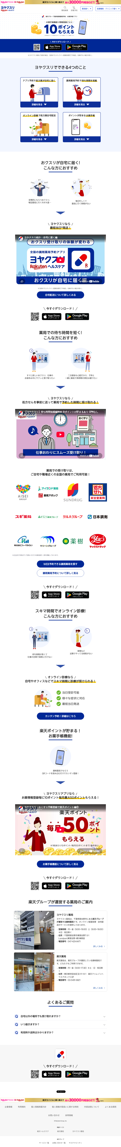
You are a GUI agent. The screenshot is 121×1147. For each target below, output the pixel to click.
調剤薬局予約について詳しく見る (60, 573)
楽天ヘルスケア (43, 1131)
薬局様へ (85, 9)
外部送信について (91, 1107)
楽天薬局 (60, 1131)
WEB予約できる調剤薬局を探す (60, 564)
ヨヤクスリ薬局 (78, 1131)
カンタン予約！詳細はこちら (60, 716)
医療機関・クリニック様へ (107, 9)
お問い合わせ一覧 (59, 1143)
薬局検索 (64, 10)
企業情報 (8, 1107)
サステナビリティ (75, 1143)
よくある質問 (110, 1107)
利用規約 (22, 1107)
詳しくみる (98, 946)
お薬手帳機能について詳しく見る (60, 864)
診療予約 (74, 10)
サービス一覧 (44, 1143)
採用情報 (69, 1115)
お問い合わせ (54, 1115)
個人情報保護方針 (38, 1107)
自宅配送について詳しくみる (60, 295)
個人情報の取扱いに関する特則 (65, 1107)
